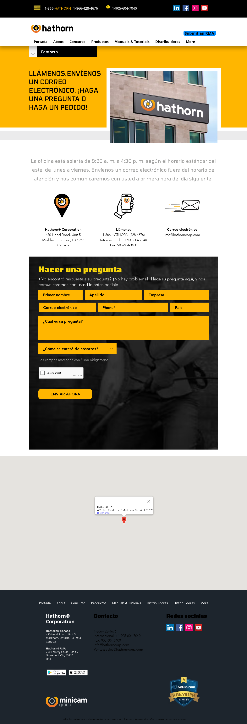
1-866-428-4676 (105, 631)
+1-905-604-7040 (128, 636)
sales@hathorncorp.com (124, 649)
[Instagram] (195, 8)
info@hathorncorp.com (111, 645)
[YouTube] (204, 8)
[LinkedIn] (176, 8)
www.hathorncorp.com (172, 719)
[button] (58, 41)
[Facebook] (186, 8)
